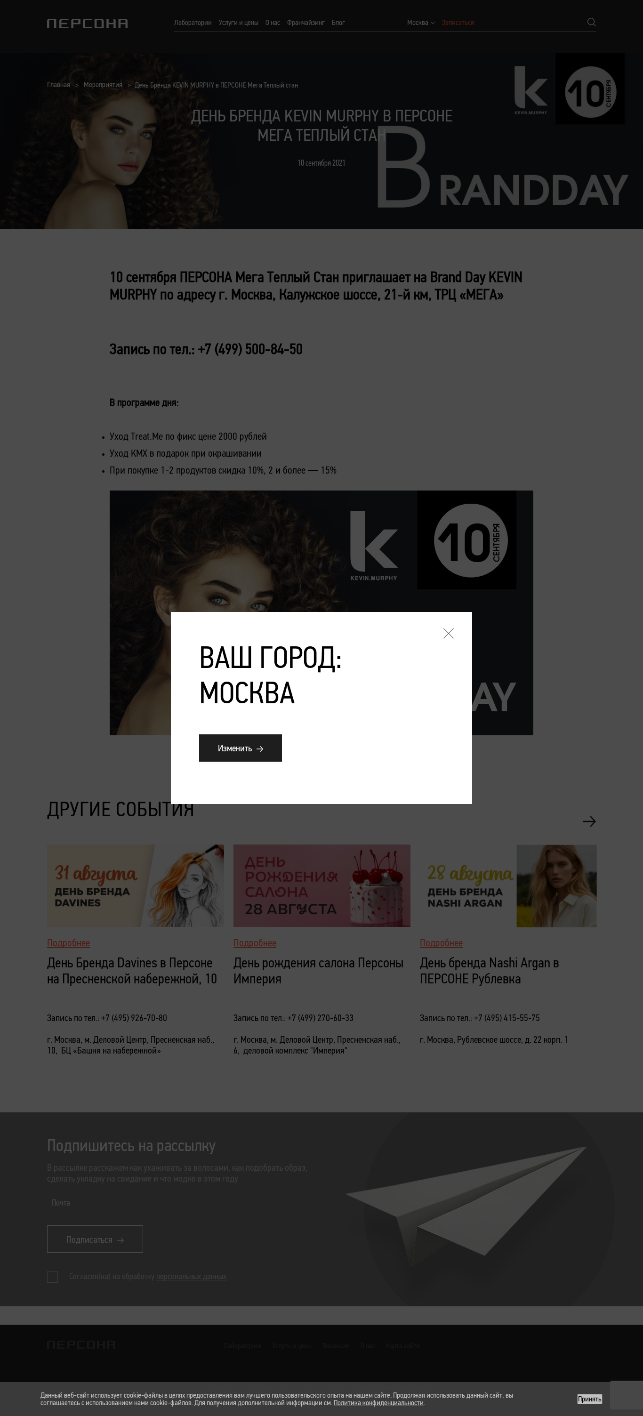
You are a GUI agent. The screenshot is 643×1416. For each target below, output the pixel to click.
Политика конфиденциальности (379, 1403)
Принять (590, 1399)
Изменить (235, 748)
